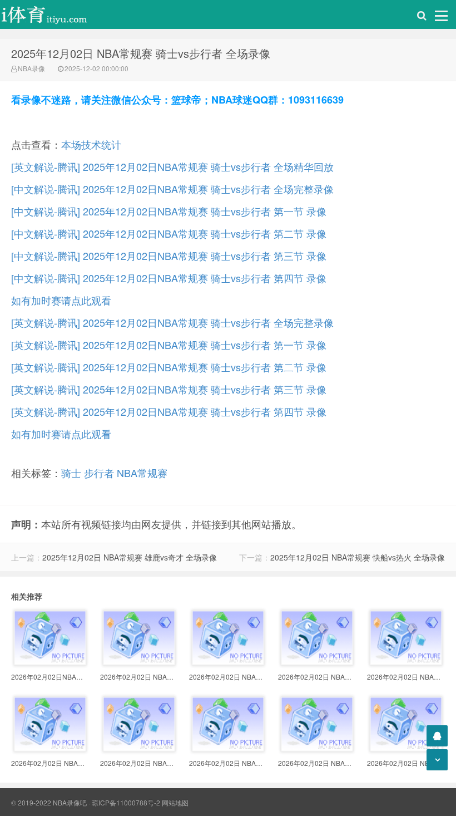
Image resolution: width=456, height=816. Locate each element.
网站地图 (175, 802)
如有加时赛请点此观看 (61, 300)
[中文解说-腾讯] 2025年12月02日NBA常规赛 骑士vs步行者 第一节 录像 (168, 211)
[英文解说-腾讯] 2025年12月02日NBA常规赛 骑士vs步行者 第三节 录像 (168, 389)
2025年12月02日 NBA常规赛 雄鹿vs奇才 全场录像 (129, 557)
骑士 (71, 472)
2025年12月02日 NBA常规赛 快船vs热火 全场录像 (357, 557)
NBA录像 (31, 68)
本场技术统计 (91, 144)
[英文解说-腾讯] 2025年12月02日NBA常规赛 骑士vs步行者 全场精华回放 (172, 166)
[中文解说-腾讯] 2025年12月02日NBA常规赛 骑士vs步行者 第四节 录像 (168, 278)
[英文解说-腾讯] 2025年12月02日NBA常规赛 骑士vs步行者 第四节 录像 (168, 411)
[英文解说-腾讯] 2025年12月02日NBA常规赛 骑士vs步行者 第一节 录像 (168, 344)
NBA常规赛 (142, 472)
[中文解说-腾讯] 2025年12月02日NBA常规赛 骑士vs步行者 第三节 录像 (168, 255)
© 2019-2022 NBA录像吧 (49, 802)
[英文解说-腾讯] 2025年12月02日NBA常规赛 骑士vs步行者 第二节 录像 (168, 367)
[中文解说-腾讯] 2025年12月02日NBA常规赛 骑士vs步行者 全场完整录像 (172, 188)
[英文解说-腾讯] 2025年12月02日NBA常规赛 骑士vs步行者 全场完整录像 (172, 322)
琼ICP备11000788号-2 (126, 802)
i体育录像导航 (55, 14)
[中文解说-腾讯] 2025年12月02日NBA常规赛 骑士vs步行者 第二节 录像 (168, 233)
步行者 (99, 472)
